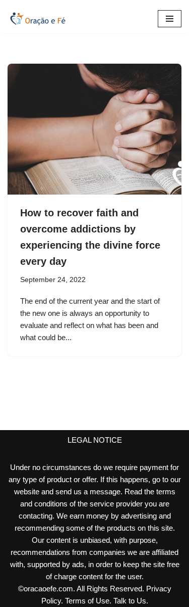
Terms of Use (87, 600)
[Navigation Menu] (169, 18)
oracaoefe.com (48, 588)
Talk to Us (129, 600)
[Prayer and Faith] (38, 18)
